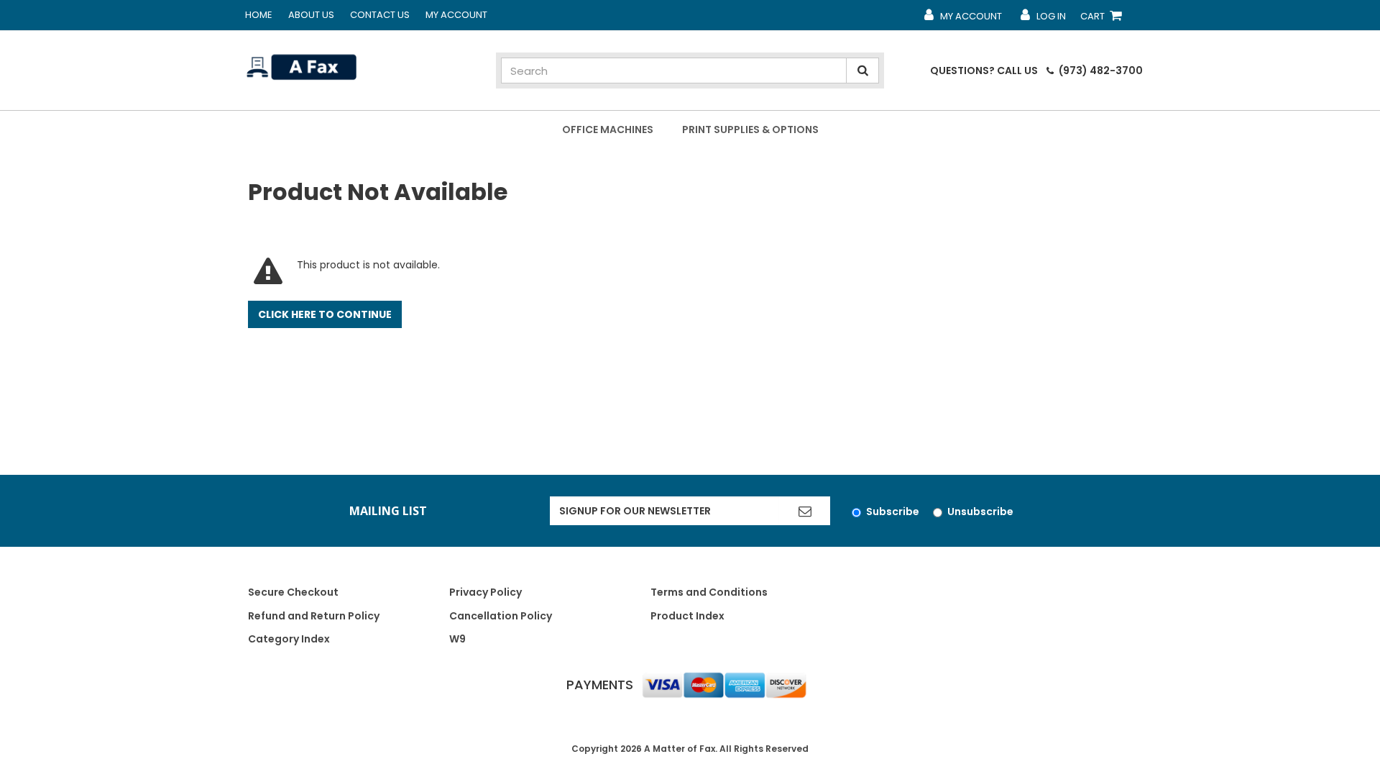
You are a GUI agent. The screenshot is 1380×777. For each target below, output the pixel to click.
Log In (1043, 19)
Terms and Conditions (709, 592)
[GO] (805, 510)
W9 (457, 639)
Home (258, 15)
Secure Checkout (293, 592)
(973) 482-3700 (1100, 70)
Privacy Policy (485, 592)
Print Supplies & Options (750, 129)
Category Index (289, 639)
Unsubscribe (980, 511)
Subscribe (892, 511)
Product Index (687, 616)
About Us (311, 15)
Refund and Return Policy (314, 616)
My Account (456, 15)
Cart (1104, 19)
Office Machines (607, 129)
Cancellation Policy (500, 616)
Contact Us (380, 15)
